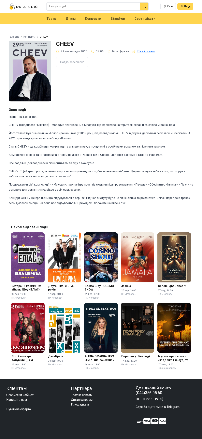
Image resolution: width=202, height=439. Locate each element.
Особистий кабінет (20, 395)
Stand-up (118, 18)
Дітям (71, 18)
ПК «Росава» (146, 51)
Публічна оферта (18, 409)
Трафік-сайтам (81, 395)
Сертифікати (145, 18)
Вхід (187, 6)
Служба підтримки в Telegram (158, 407)
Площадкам (80, 404)
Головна (14, 36)
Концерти (93, 18)
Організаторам (82, 400)
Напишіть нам (16, 400)
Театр (51, 18)
